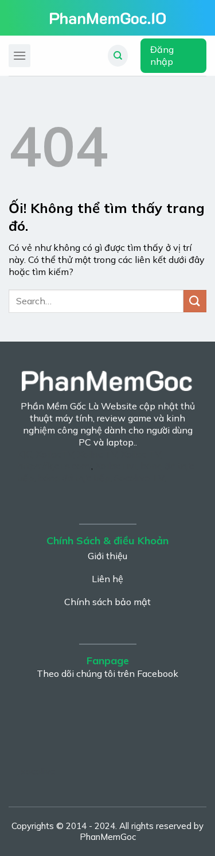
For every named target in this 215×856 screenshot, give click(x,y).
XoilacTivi (115, 465)
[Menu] (19, 55)
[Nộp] (194, 301)
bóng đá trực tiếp (74, 477)
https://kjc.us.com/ (54, 465)
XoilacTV (54, 454)
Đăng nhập (162, 55)
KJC (24, 454)
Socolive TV (139, 477)
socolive (38, 771)
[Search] (118, 56)
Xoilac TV (97, 454)
